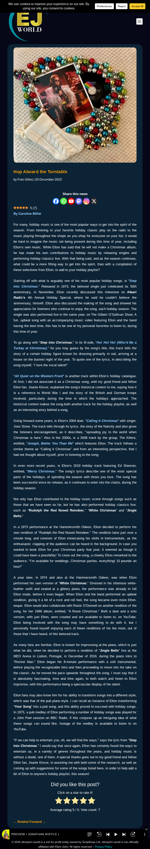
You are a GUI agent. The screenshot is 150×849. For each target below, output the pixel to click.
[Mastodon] (78, 201)
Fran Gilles (25, 179)
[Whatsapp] (63, 201)
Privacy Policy (103, 846)
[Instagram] (86, 201)
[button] (89, 834)
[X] (94, 201)
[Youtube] (71, 201)
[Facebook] (56, 201)
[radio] (58, 801)
